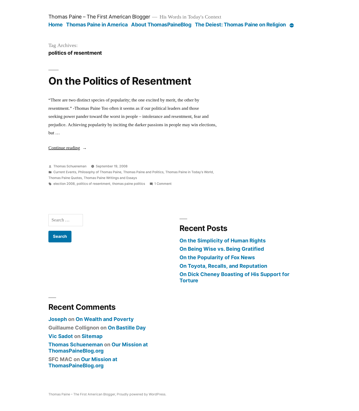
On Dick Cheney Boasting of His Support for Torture (234, 277)
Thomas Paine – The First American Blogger (99, 17)
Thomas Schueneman (69, 166)
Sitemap (92, 336)
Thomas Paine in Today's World (189, 172)
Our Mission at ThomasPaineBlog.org (98, 347)
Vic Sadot (60, 336)
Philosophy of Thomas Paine (99, 172)
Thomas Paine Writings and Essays (110, 178)
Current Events (64, 172)
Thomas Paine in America (97, 24)
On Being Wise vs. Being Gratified (222, 249)
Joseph (57, 319)
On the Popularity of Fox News (217, 257)
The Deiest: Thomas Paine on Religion (240, 24)
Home (55, 24)
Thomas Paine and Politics (143, 172)
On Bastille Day (127, 328)
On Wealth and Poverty (105, 319)
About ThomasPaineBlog (161, 24)
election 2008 (64, 184)
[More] (291, 25)
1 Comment (163, 184)
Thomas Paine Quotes (65, 178)
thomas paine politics (128, 184)
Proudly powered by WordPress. (141, 394)
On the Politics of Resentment (119, 81)
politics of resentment (93, 184)
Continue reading (67, 148)
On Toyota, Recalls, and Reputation (223, 266)
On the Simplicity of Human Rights (223, 240)
